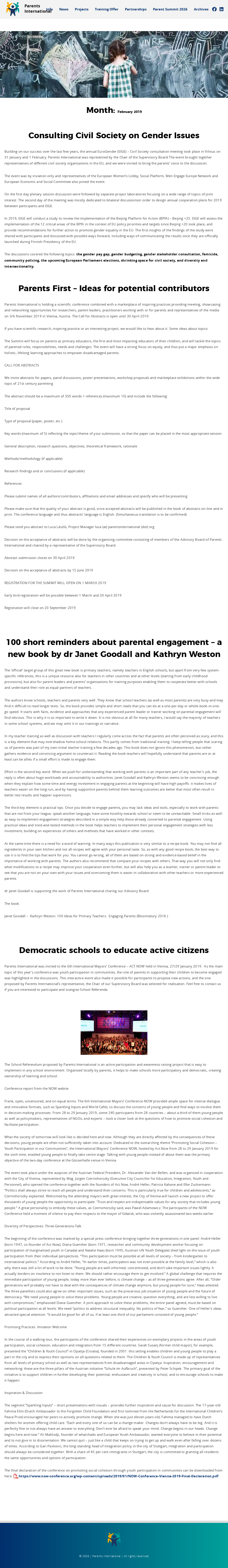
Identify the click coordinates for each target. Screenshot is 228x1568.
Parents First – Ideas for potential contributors (114, 289)
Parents (38, 8)
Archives (201, 9)
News (63, 9)
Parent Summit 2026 (170, 9)
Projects (81, 9)
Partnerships (136, 9)
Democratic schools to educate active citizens (114, 951)
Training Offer (106, 9)
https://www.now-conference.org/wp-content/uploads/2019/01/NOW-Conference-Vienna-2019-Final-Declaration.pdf (118, 1476)
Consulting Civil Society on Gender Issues (114, 136)
